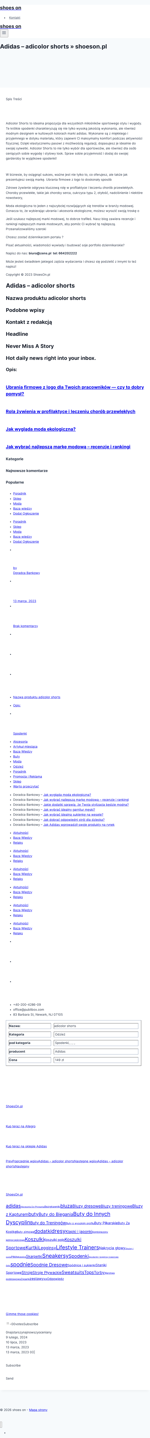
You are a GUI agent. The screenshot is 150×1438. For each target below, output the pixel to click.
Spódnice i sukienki (82, 1265)
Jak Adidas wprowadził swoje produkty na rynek (79, 825)
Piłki (13, 1256)
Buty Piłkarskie (106, 1223)
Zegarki (25, 1279)
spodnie (20, 1264)
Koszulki (34, 1239)
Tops (89, 1272)
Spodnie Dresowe (49, 1264)
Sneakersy (55, 1256)
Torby (99, 1272)
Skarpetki (34, 1256)
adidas (13, 1206)
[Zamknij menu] (1, 1425)
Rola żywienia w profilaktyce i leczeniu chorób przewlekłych (70, 411)
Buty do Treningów (48, 1222)
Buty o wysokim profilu (80, 1223)
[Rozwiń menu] (4, 33)
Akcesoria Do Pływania (32, 1207)
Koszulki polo (54, 1240)
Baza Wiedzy (22, 751)
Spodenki (20, 733)
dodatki (42, 1231)
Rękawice (21, 1256)
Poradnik (19, 493)
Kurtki (32, 1247)
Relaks (18, 843)
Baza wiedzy (22, 508)
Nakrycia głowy (112, 1248)
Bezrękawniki (52, 1206)
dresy (58, 1231)
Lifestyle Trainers (77, 1247)
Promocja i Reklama (27, 776)
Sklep (17, 498)
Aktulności (20, 833)
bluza (66, 1206)
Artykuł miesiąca (25, 746)
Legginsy (47, 1247)
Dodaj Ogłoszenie (26, 513)
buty (33, 1214)
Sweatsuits (73, 1272)
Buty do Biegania (56, 1214)
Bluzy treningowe (116, 1206)
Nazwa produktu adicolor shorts (36, 697)
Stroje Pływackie (47, 1272)
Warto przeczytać (26, 786)
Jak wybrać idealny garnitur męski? (69, 809)
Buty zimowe (25, 1232)
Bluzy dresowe (86, 1205)
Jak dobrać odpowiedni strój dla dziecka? (74, 820)
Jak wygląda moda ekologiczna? (41, 429)
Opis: (17, 705)
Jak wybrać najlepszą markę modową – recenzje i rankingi (68, 446)
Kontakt (14, 17)
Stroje (27, 1272)
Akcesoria (20, 741)
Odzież (18, 766)
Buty (16, 756)
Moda (17, 503)
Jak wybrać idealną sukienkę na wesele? (73, 814)
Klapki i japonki (78, 1231)
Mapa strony (38, 1410)
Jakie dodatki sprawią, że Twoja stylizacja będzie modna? (86, 804)
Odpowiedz (55, 1279)
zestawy (37, 1278)
